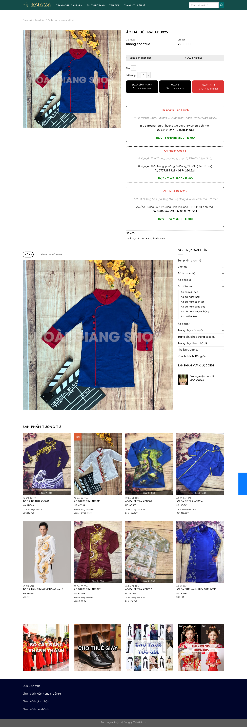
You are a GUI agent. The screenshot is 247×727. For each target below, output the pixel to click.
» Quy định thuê (193, 57)
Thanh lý (129, 5)
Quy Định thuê (31, 686)
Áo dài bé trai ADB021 (36, 501)
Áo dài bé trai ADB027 (138, 589)
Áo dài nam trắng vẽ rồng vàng (43, 589)
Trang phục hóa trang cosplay (196, 336)
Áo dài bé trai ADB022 (87, 589)
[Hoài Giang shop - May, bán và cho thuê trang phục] (37, 5)
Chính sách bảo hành (36, 709)
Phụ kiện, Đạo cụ (188, 349)
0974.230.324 (186, 170)
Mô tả (28, 254)
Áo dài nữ (183, 323)
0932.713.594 (188, 211)
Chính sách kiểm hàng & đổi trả (42, 693)
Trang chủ (27, 20)
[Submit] (221, 5)
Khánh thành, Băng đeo (192, 356)
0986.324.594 (165, 211)
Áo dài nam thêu (190, 296)
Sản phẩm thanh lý (189, 260)
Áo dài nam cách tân (192, 301)
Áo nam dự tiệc (189, 292)
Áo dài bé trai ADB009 (138, 501)
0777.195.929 (167, 170)
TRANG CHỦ (62, 5)
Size (128, 68)
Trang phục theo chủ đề (192, 343)
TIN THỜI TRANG (96, 5)
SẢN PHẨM (76, 5)
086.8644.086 (185, 129)
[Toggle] (223, 267)
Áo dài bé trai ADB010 (87, 501)
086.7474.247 (165, 129)
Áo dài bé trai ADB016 (189, 501)
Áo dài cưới (184, 279)
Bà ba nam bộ (186, 273)
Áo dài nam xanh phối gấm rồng (196, 589)
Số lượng (131, 75)
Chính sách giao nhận (36, 701)
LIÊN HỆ (141, 5)
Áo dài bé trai (67, 20)
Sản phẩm (40, 20)
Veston (182, 267)
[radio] (133, 68)
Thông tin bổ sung (50, 254)
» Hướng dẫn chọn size (139, 57)
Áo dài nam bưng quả (193, 306)
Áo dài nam (53, 20)
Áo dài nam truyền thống (195, 311)
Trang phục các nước (190, 330)
